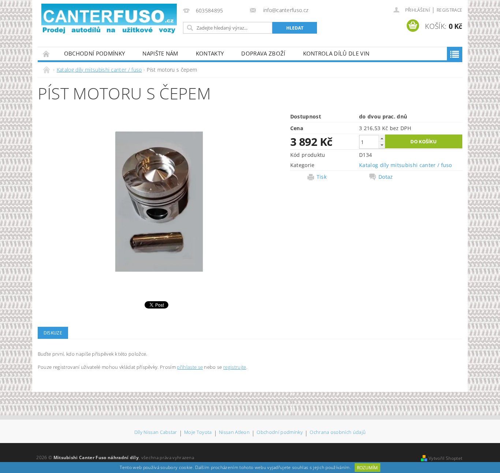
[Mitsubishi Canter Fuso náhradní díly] (109, 19)
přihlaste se (190, 367)
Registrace (449, 10)
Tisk (322, 177)
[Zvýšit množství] (381, 138)
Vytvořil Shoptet (445, 458)
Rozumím (367, 468)
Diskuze (53, 333)
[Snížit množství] (381, 144)
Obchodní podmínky (94, 53)
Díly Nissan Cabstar (155, 432)
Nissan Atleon (234, 432)
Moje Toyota (198, 432)
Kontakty (210, 53)
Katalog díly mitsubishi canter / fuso (405, 165)
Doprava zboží (263, 53)
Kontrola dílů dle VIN (336, 53)
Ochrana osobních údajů (338, 432)
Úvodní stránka (46, 53)
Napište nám (160, 53)
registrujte (234, 367)
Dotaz (385, 177)
